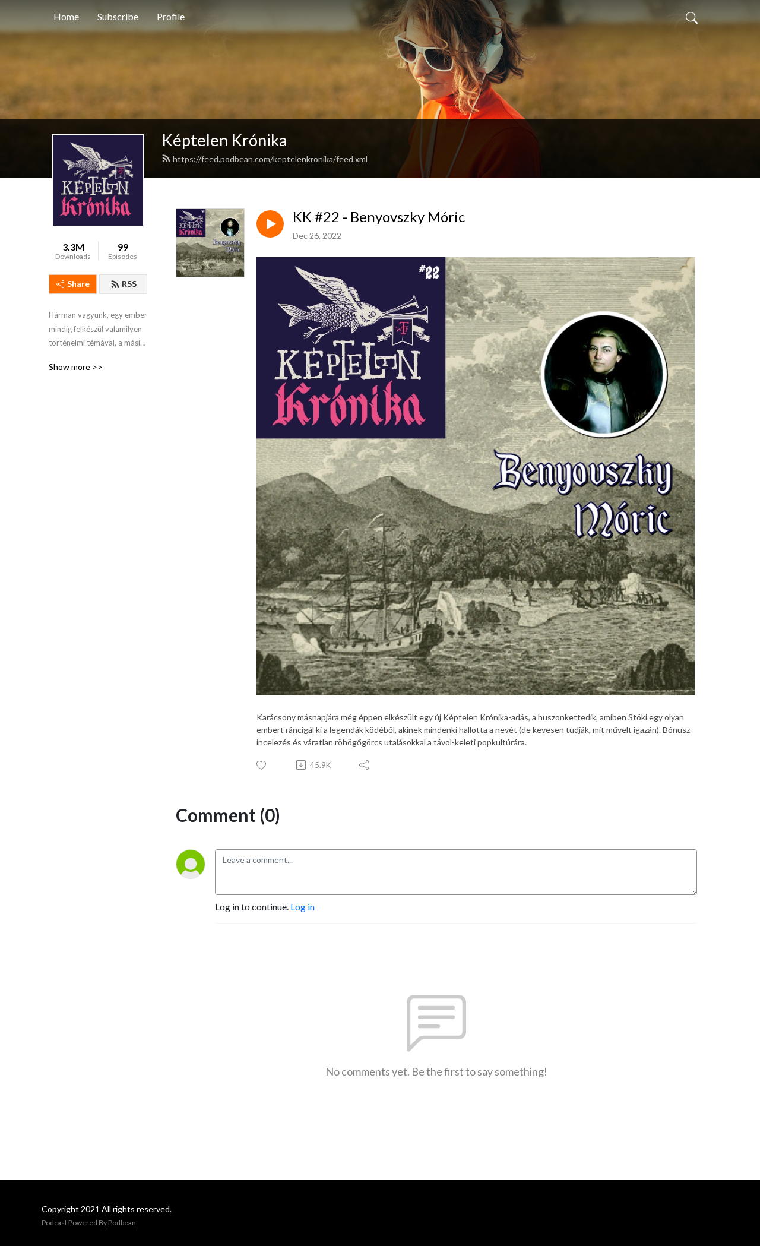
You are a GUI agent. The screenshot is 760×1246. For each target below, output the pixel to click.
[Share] (365, 765)
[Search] (691, 17)
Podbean (122, 1222)
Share (78, 284)
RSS (129, 284)
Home (66, 16)
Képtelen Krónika (224, 140)
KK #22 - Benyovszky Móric (379, 216)
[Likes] (262, 765)
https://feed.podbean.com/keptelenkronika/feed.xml (270, 159)
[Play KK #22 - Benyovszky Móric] (270, 224)
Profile (171, 16)
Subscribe (117, 16)
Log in (302, 906)
